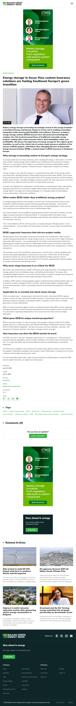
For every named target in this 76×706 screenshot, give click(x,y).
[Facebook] (5, 399)
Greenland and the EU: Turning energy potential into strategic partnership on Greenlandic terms (56, 610)
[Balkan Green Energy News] (12, 3)
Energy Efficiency (27, 673)
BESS (28, 411)
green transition (8, 414)
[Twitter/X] (9, 399)
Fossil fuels (25, 685)
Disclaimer (43, 677)
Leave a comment (38, 436)
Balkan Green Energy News (11, 386)
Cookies (70, 702)
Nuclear (5, 685)
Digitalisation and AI (9, 689)
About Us (62, 673)
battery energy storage (17, 411)
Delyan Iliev (35, 411)
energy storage (46, 411)
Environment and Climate (29, 677)
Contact (61, 669)
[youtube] (71, 636)
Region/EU (6, 380)
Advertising (44, 673)
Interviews (6, 693)
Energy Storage (7, 681)
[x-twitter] (61, 636)
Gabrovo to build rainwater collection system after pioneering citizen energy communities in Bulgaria (19, 611)
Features (24, 689)
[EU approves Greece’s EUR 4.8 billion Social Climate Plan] (56, 556)
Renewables (8, 73)
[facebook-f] (57, 636)
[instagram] (66, 636)
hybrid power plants (21, 414)
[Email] (18, 399)
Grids (4, 677)
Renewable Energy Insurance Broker (47, 414)
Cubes (48, 702)
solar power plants (67, 414)
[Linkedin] (14, 399)
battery (5, 411)
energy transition (58, 411)
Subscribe (31, 530)
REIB (31, 414)
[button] (72, 4)
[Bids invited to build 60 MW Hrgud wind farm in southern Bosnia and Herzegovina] (19, 556)
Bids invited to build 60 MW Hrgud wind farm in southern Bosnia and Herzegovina (17, 571)
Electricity (6, 673)
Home (5, 669)
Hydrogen (25, 681)
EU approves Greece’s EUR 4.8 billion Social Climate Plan (54, 570)
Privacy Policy (60, 702)
